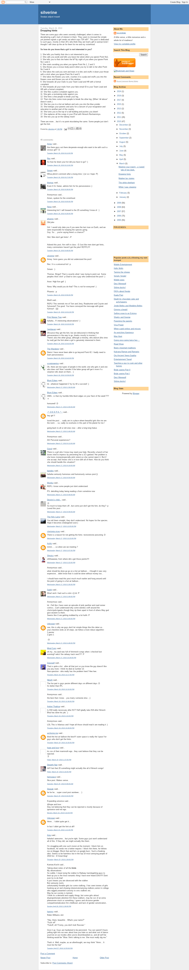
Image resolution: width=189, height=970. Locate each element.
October (123, 133)
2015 (119, 104)
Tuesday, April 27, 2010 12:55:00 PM (59, 948)
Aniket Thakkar (53, 706)
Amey (49, 144)
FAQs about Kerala (122, 291)
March (122, 163)
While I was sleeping (127, 187)
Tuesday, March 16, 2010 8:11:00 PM (60, 153)
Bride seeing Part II (122, 370)
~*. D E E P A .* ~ (55, 412)
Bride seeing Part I (122, 374)
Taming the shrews (122, 272)
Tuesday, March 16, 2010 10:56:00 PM (60, 375)
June (121, 151)
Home (75, 958)
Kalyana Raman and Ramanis (126, 352)
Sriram (50, 170)
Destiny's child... (54, 500)
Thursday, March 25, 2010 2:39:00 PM (60, 859)
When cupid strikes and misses (127, 329)
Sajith (49, 590)
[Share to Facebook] (77, 128)
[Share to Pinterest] (80, 128)
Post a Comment (47, 953)
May (121, 155)
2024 (119, 91)
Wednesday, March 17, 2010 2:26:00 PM (61, 584)
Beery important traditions (125, 348)
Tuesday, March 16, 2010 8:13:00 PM (60, 165)
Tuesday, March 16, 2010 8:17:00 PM (60, 177)
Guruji (49, 449)
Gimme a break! (121, 309)
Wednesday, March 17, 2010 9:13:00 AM (61, 443)
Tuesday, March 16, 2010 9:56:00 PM (60, 295)
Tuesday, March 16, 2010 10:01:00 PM (60, 312)
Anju (49, 835)
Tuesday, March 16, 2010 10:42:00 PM (60, 343)
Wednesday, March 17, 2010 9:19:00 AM (61, 465)
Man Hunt (118, 336)
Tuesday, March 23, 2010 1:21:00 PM (60, 830)
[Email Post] (65, 129)
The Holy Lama (53, 517)
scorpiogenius (53, 363)
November (124, 129)
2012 (119, 113)
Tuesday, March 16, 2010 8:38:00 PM (60, 189)
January (123, 197)
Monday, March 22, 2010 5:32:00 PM (59, 813)
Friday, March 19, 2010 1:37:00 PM (59, 759)
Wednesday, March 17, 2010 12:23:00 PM (61, 538)
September (124, 138)
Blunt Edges (52, 380)
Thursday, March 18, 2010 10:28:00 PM (60, 728)
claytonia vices (53, 531)
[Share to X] (74, 128)
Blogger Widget (133, 81)
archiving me (52, 733)
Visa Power (119, 325)
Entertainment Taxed (123, 359)
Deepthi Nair (52, 765)
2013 (119, 108)
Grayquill (51, 663)
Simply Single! (120, 276)
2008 (119, 207)
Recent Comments (122, 81)
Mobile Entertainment (123, 264)
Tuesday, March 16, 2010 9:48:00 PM (60, 250)
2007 (119, 211)
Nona (49, 207)
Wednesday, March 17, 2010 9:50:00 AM (61, 477)
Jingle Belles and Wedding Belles (128, 306)
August (122, 142)
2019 (119, 96)
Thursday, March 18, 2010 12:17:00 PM (60, 675)
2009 (119, 203)
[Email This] (69, 128)
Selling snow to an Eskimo (125, 313)
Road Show (119, 344)
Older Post (104, 958)
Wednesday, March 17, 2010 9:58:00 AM (61, 494)
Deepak (50, 789)
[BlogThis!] (71, 128)
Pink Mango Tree (54, 317)
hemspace (51, 777)
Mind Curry (51, 648)
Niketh (50, 680)
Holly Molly (118, 268)
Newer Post (45, 958)
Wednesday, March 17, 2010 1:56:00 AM (61, 387)
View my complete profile (124, 44)
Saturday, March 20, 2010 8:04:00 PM (60, 796)
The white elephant (127, 183)
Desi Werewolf (120, 284)
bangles (50, 471)
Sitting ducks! (120, 287)
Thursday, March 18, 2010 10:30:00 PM (60, 742)
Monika (50, 483)
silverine (48, 12)
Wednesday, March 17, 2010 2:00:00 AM (61, 407)
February (123, 193)
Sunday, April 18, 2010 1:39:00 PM (59, 906)
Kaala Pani (118, 295)
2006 (119, 216)
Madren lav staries (126, 178)
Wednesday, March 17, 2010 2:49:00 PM (61, 596)
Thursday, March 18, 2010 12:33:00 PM (60, 689)
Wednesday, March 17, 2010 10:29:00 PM (61, 657)
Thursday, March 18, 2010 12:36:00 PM (60, 701)
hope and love (53, 748)
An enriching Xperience (124, 332)
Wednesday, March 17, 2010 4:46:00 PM (61, 643)
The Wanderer (53, 349)
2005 (119, 220)
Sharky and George (122, 317)
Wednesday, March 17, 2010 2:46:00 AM (61, 431)
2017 (119, 100)
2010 (119, 121)
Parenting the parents (123, 321)
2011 (119, 117)
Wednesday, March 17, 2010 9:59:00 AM (61, 512)
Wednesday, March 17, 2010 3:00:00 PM (61, 618)
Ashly (49, 543)
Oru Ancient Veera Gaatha (125, 355)
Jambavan (51, 329)
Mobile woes (119, 280)
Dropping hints (125, 174)
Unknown (51, 624)
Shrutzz (50, 555)
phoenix (50, 219)
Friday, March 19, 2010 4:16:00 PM (59, 772)
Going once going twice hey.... (127, 340)
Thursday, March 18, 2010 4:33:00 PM (60, 716)
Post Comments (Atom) (62, 963)
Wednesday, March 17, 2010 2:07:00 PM (61, 550)
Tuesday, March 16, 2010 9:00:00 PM (60, 201)
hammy (50, 912)
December (124, 125)
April (121, 159)
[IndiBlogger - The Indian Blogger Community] (125, 67)
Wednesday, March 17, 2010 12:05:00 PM (61, 526)
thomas (50, 183)
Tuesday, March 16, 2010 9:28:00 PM (60, 213)
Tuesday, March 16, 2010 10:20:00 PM (60, 324)
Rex (48, 158)
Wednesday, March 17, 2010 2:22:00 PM (61, 562)
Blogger (136, 393)
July (121, 146)
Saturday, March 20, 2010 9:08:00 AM (60, 784)
